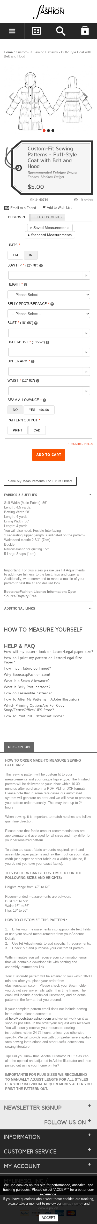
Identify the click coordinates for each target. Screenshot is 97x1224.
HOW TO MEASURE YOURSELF (43, 629)
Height (15, 284)
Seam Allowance (25, 400)
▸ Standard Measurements (50, 235)
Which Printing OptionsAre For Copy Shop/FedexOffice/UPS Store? (34, 707)
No (15, 410)
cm (15, 255)
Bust (20, 323)
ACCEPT (48, 1218)
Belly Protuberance (28, 304)
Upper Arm (19, 361)
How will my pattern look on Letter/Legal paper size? (48, 651)
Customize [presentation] (17, 217)
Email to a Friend (23, 208)
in (30, 255)
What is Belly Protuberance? (27, 687)
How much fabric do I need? (27, 668)
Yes (39, 410)
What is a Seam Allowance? (27, 680)
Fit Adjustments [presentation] (48, 217)
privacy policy (72, 1203)
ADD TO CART (48, 455)
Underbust (26, 342)
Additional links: (20, 608)
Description (19, 747)
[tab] (17, 217)
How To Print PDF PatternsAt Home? (34, 716)
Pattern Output (24, 420)
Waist (21, 380)
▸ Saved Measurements (50, 228)
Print (17, 430)
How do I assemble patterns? (28, 693)
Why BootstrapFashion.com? (27, 674)
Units (14, 245)
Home (8, 52)
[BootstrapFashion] (33, 12)
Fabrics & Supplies (20, 495)
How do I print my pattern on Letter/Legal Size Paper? (43, 659)
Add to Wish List (59, 208)
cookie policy (48, 1208)
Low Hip (23, 265)
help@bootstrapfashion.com (30, 1018)
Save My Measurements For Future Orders (40, 481)
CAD (37, 430)
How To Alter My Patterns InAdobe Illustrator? (41, 699)
